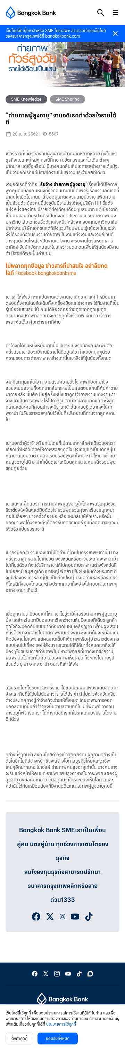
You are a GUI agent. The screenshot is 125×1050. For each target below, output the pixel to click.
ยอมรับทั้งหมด (57, 1038)
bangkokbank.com (62, 36)
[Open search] (101, 12)
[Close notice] (115, 33)
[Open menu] (115, 12)
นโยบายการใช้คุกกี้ (61, 1024)
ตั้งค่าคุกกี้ (19, 1038)
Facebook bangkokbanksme (45, 273)
